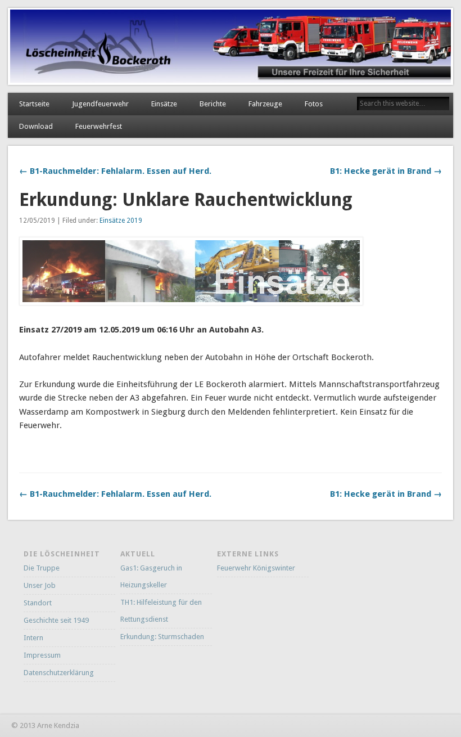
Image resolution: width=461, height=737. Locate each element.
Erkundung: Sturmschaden (162, 636)
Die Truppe (42, 568)
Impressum (42, 655)
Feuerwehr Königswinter (256, 568)
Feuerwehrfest (98, 126)
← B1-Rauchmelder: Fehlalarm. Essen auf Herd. (115, 171)
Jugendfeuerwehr (100, 104)
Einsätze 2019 (121, 220)
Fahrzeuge (265, 104)
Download (36, 126)
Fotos (314, 104)
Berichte (213, 104)
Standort (38, 603)
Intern (33, 637)
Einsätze (164, 104)
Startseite (34, 104)
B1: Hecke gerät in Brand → (386, 171)
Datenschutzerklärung (59, 672)
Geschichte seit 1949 (56, 620)
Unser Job (40, 585)
